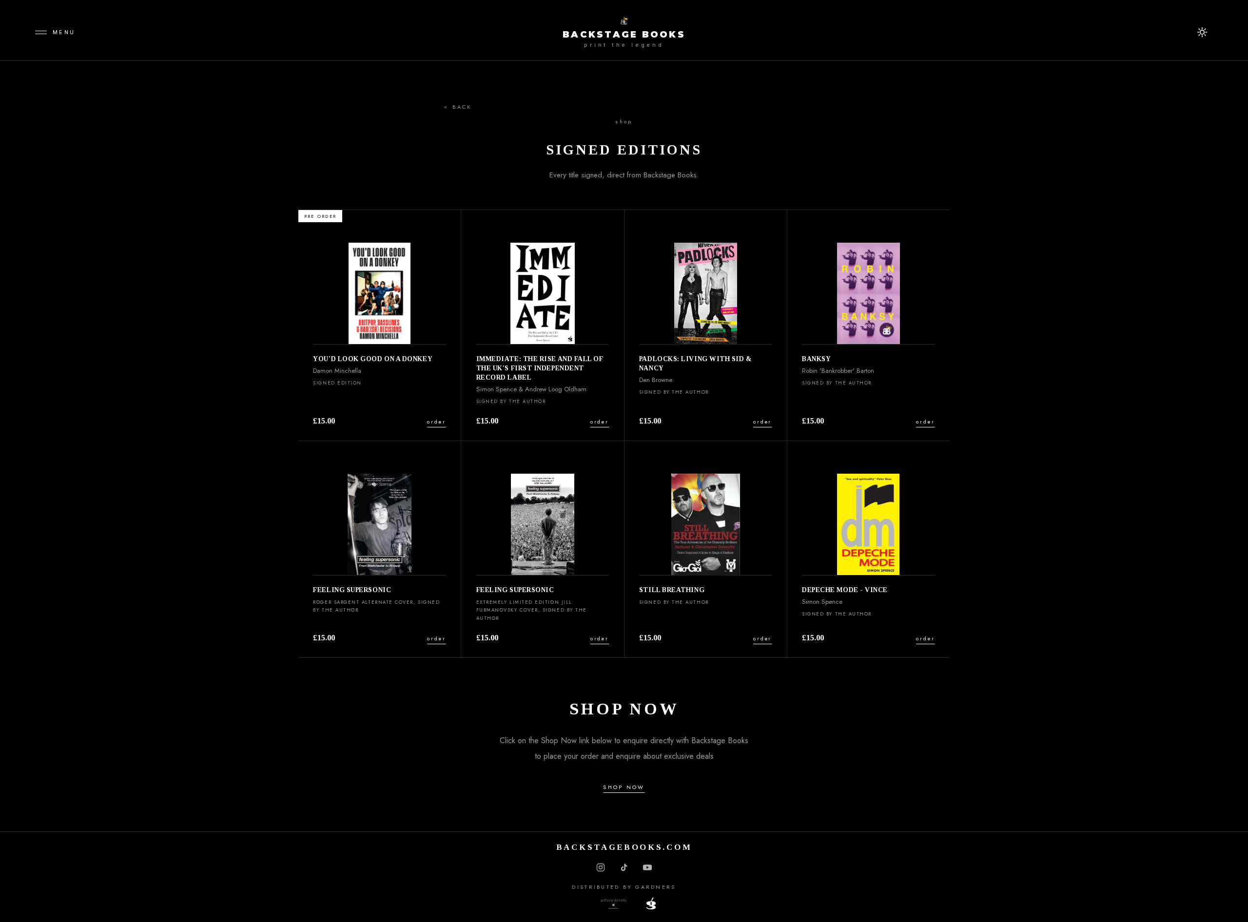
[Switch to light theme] (1202, 32)
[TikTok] (624, 867)
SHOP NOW (623, 787)
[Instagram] (600, 867)
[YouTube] (647, 867)
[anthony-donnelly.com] (624, 903)
